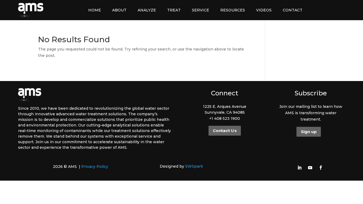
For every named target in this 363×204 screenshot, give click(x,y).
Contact (292, 10)
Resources (232, 10)
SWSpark (194, 166)
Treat (174, 10)
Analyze (147, 10)
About (119, 10)
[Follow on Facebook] (320, 167)
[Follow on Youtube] (310, 167)
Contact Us (224, 130)
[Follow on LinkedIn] (299, 167)
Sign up (308, 131)
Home (94, 10)
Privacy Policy (94, 166)
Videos (264, 10)
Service (200, 10)
